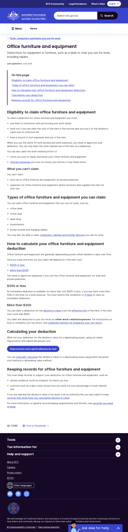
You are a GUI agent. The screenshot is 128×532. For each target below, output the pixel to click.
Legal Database (78, 3)
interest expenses (20, 162)
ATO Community (55, 3)
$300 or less (17, 265)
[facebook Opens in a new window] (10, 494)
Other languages (23, 485)
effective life (79, 310)
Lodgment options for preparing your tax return (75, 322)
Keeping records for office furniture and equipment (41, 100)
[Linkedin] (18, 494)
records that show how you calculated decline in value (38, 397)
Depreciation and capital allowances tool (33, 349)
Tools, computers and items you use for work (35, 38)
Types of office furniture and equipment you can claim (43, 85)
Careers (11, 467)
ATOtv (10, 478)
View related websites (48, 527)
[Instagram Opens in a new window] (27, 494)
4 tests (88, 294)
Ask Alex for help (95, 528)
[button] (36, 425)
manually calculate (27, 356)
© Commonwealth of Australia (21, 527)
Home (33, 28)
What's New (98, 3)
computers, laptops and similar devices (62, 235)
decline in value (52, 310)
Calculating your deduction (27, 95)
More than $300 (19, 270)
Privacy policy (14, 472)
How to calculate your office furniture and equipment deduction (48, 90)
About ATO (13, 462)
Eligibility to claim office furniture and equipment (40, 80)
